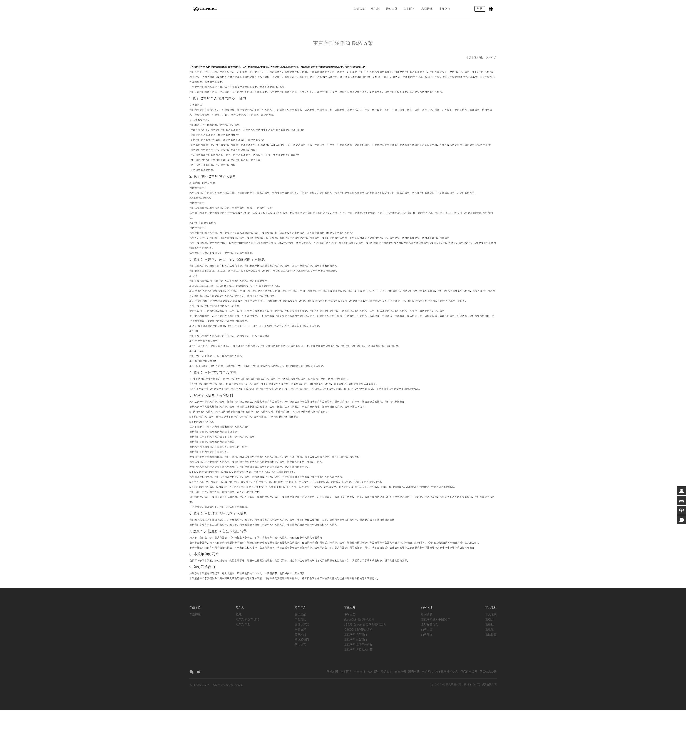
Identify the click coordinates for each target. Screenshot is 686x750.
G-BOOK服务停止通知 (358, 629)
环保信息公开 (468, 671)
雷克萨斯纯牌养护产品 (358, 644)
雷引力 (489, 619)
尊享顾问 (300, 634)
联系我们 (386, 671)
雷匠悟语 (491, 634)
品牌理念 (427, 634)
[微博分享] (199, 672)
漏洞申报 (413, 671)
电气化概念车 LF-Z (247, 619)
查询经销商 (302, 639)
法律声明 (400, 671)
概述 (239, 614)
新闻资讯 (427, 614)
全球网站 (427, 671)
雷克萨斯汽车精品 (355, 634)
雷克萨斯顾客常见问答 (358, 649)
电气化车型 (243, 624)
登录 (480, 9)
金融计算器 (302, 624)
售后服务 (350, 614)
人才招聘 (373, 671)
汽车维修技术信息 (446, 671)
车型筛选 (195, 614)
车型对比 (300, 619)
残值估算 (300, 629)
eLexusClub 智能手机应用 (359, 619)
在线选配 (300, 614)
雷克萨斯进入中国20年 (435, 619)
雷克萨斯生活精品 (355, 639)
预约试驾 (300, 644)
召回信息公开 (488, 671)
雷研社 (489, 624)
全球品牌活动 (429, 624)
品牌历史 (427, 629)
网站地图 (332, 671)
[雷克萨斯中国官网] (205, 9)
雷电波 (489, 629)
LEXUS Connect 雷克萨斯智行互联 (365, 624)
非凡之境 (491, 614)
